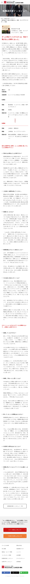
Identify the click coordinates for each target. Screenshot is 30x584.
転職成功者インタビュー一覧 (15, 506)
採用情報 (19, 561)
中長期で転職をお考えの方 (15, 536)
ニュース (19, 551)
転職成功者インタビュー (9, 18)
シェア (6, 572)
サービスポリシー (21, 558)
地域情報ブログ (20, 548)
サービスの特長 (5, 545)
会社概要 (19, 555)
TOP (2, 18)
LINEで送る (25, 572)
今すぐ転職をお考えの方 (15, 529)
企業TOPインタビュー (7, 561)
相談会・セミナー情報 (7, 551)
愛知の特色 (19, 545)
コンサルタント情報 (6, 555)
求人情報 (4, 548)
